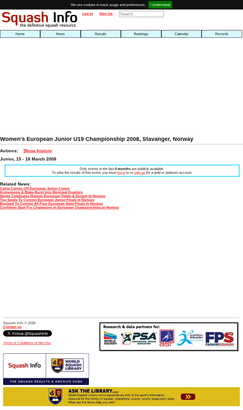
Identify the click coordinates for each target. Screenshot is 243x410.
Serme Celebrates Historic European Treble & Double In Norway (52, 196)
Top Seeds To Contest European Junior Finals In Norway (47, 200)
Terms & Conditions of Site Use (27, 343)
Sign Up (106, 14)
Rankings (141, 34)
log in (121, 172)
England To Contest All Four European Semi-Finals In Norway (51, 203)
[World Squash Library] (46, 384)
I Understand (160, 5)
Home (20, 34)
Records (221, 34)
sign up (139, 172)
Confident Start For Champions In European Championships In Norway (59, 207)
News (60, 34)
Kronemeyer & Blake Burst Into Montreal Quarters (41, 192)
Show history (37, 150)
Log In (87, 14)
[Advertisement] (78, 88)
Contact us (12, 327)
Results (101, 34)
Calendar (182, 34)
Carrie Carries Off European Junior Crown (35, 188)
